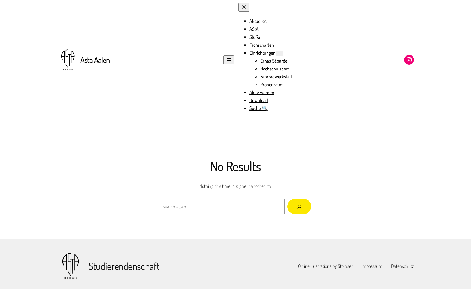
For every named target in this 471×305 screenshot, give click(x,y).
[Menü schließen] (243, 7)
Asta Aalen (95, 60)
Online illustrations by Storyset (325, 266)
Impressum (371, 266)
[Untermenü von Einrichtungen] (279, 53)
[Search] (299, 206)
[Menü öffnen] (228, 59)
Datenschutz (402, 266)
